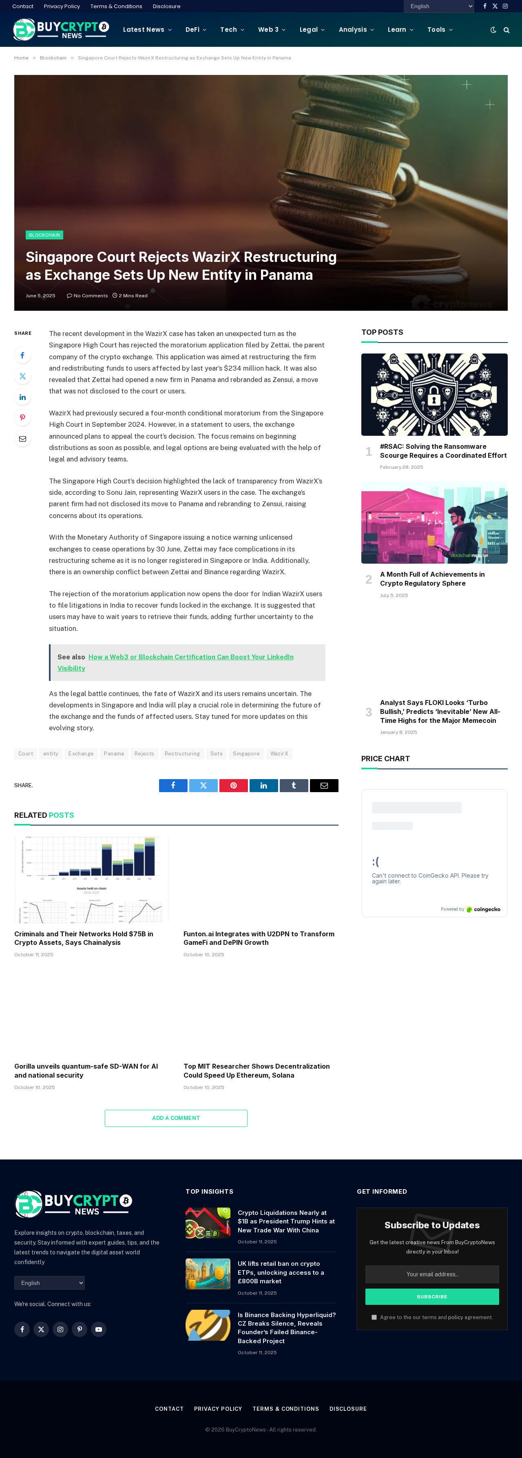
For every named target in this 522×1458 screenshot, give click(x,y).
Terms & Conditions (116, 6)
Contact (22, 6)
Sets (216, 754)
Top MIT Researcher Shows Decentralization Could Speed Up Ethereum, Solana (257, 1070)
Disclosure (167, 6)
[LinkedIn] (22, 397)
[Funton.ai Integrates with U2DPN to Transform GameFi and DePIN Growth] (261, 879)
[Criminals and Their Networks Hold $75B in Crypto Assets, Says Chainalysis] (91, 879)
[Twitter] (22, 376)
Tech (228, 29)
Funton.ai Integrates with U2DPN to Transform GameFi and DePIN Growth (259, 938)
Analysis (353, 29)
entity (50, 754)
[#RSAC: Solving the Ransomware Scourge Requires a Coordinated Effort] (434, 395)
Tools (436, 29)
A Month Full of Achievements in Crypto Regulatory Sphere (432, 578)
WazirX (279, 754)
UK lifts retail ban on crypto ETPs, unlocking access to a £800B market (281, 1272)
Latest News (143, 29)
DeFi (192, 29)
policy (455, 1317)
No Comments (91, 296)
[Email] (22, 438)
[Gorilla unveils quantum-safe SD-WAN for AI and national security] (91, 1012)
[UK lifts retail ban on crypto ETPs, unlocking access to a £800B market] (208, 1273)
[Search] (506, 29)
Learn (397, 29)
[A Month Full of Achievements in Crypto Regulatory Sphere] (434, 522)
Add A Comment (176, 1118)
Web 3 (268, 29)
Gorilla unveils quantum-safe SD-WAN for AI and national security (86, 1070)
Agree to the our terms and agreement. (436, 1317)
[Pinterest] (22, 417)
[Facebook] (22, 355)
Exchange (81, 754)
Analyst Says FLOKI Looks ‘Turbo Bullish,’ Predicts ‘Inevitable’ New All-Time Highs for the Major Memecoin (440, 711)
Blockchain (44, 235)
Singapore (246, 754)
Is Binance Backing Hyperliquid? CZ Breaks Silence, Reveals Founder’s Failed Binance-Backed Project (287, 1328)
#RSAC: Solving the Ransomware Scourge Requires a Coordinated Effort (443, 450)
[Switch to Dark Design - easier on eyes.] (493, 29)
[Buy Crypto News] (61, 29)
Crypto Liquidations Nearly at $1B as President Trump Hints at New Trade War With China (286, 1221)
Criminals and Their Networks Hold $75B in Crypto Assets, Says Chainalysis (83, 938)
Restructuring (182, 754)
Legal (309, 29)
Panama (114, 754)
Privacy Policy (62, 6)
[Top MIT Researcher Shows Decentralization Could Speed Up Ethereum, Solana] (261, 1012)
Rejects (145, 754)
